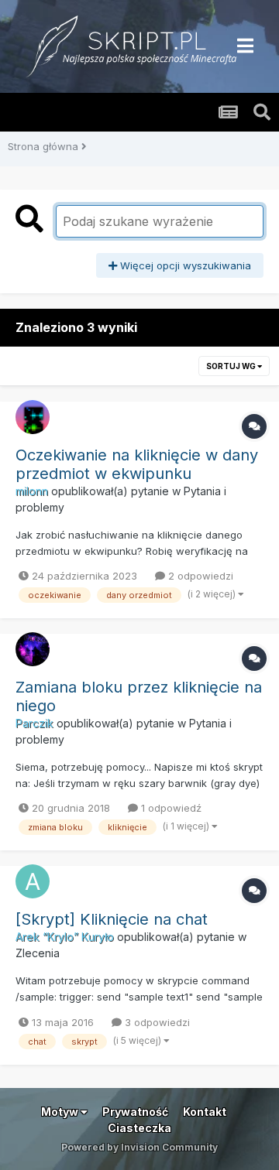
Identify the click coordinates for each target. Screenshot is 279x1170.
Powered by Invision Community (139, 1147)
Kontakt (204, 1111)
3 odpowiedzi (156, 1022)
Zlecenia (38, 953)
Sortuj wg (231, 366)
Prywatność (135, 1111)
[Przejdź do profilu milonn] (33, 417)
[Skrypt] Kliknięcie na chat (112, 919)
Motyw (61, 1111)
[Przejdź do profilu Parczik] (33, 649)
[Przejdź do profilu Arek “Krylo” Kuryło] (33, 881)
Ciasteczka (139, 1127)
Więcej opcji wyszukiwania (184, 265)
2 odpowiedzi (199, 576)
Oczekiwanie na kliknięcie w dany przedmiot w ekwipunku (137, 464)
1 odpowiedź (170, 808)
